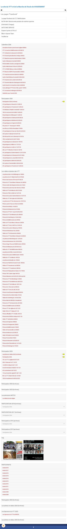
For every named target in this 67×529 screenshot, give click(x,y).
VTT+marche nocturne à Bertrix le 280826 (13, 74)
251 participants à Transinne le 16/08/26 (12, 107)
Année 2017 (5, 470)
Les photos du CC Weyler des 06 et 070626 (13, 177)
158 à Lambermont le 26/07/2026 (11, 139)
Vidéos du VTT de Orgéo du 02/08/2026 (12, 198)
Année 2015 (5, 475)
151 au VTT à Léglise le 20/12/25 (10, 359)
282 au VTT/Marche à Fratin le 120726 (12, 149)
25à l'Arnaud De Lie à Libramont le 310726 (13, 136)
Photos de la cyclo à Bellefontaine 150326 (13, 254)
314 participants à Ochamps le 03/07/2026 (13, 155)
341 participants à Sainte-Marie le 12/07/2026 (14, 152)
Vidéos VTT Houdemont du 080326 (11, 265)
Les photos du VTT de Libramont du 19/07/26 (14, 201)
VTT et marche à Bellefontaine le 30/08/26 (13, 50)
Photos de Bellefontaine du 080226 (11, 305)
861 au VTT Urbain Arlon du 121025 (11, 375)
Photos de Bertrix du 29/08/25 (10, 332)
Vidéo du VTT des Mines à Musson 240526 (13, 222)
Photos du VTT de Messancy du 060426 (12, 214)
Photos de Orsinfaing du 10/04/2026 (11, 217)
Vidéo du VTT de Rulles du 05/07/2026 (12, 190)
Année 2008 (5, 494)
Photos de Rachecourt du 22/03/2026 (12, 241)
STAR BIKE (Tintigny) (7, 24)
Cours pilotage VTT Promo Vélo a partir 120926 (14, 87)
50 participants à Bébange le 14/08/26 (12, 115)
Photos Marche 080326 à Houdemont (12, 300)
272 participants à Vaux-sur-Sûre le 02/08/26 (13, 131)
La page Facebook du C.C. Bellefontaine (13, 18)
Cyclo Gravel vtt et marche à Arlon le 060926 (13, 85)
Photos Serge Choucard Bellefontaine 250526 (13, 244)
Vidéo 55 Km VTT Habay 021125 (10, 311)
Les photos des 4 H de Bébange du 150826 (13, 174)
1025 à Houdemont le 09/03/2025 (11, 378)
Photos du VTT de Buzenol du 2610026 (12, 303)
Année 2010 (5, 489)
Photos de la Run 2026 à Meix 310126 (12, 295)
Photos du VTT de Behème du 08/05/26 (12, 281)
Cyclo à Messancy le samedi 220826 (11, 61)
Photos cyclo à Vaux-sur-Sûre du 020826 (12, 203)
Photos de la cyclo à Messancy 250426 (12, 228)
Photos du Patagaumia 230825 (10, 324)
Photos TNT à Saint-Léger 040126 (11, 273)
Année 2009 (5, 492)
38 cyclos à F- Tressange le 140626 (11, 125)
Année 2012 (5, 483)
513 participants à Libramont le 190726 (12, 141)
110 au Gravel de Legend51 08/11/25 (11, 373)
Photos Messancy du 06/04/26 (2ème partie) (13, 276)
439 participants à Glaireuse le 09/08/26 (12, 117)
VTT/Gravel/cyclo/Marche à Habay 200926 (13, 55)
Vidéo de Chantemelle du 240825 (10, 329)
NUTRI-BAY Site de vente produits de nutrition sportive (17, 21)
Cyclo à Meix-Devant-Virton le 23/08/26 (12, 66)
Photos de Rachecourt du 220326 (10, 230)
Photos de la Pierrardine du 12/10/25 (11, 343)
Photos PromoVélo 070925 (9, 338)
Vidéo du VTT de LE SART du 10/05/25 (12, 225)
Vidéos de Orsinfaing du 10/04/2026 (11, 297)
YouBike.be (4, 36)
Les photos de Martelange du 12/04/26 (12, 238)
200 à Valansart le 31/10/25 (9, 362)
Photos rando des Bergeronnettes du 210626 (13, 185)
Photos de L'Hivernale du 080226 (10, 287)
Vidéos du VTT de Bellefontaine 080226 (12, 249)
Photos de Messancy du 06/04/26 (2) (11, 246)
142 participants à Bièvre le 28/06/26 (11, 160)
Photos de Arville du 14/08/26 (10, 206)
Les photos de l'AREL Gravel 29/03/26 (12, 252)
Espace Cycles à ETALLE (9, 30)
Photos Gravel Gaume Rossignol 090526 (12, 292)
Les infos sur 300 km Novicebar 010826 (12, 128)
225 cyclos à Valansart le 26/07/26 (11, 133)
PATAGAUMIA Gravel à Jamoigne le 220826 (13, 63)
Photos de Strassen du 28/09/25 (10, 340)
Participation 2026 (33, 357)
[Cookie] (3, 525)
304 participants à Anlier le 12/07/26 (11, 147)
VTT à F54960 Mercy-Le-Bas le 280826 (12, 69)
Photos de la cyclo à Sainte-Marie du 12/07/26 (14, 195)
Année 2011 (5, 486)
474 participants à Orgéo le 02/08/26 (11, 123)
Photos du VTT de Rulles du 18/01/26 (11, 284)
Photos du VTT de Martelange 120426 (12, 279)
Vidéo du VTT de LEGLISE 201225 (10, 289)
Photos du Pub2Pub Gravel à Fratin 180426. (13, 262)
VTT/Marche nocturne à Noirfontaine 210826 (13, 58)
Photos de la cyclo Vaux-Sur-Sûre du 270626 (13, 187)
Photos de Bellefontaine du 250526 (11, 220)
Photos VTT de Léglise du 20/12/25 (11, 308)
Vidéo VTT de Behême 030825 (10, 319)
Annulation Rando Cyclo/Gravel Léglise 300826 (14, 47)
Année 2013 (5, 481)
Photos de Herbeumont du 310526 (11, 209)
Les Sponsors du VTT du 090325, (10, 514)
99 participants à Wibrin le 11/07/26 (11, 144)
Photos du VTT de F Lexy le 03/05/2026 (12, 211)
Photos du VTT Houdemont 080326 (11, 268)
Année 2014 (5, 478)
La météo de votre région (8, 398)
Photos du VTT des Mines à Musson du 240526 (14, 182)
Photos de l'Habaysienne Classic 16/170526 (13, 270)
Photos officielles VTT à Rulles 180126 (12, 313)
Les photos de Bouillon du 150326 (11, 260)
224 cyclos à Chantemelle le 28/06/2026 (12, 163)
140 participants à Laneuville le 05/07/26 (12, 158)
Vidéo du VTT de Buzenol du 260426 (11, 233)
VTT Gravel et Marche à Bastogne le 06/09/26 (14, 82)
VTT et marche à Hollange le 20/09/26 (12, 90)
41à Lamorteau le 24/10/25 (9, 370)
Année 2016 (5, 473)
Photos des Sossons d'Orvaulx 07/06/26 (12, 179)
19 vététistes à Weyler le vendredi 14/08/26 (13, 109)
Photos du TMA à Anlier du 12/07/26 (11, 193)
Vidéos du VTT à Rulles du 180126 (11, 257)
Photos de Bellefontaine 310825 (10, 327)
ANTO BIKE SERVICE (7, 27)
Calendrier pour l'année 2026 (9, 93)
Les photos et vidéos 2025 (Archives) (33, 354)
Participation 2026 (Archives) (33, 101)
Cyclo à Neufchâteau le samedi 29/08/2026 (13, 77)
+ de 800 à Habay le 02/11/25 (9, 365)
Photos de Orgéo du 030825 (9, 321)
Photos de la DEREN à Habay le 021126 (12, 316)
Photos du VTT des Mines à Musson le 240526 (14, 236)
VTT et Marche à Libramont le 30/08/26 (12, 53)
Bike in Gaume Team (7, 33)
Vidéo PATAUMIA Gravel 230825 (10, 335)
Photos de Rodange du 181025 (10, 346)
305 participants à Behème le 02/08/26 (12, 120)
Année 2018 (5, 467)
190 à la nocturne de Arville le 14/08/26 (12, 112)
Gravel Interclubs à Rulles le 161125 (11, 367)
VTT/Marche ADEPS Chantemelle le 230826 (13, 71)
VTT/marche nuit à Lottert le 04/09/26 (12, 79)
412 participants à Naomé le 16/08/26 (12, 104)
